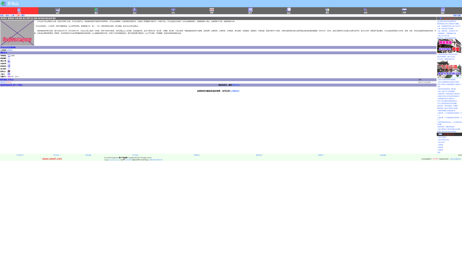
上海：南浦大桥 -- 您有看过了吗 (447, 31)
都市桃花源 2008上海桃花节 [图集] (448, 24)
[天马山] (9, 50)
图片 (250, 13)
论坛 (173, 13)
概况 (442, 13)
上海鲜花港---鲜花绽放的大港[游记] (448, 94)
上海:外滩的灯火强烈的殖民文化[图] (448, 129)
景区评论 (235, 85)
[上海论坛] (234, 91)
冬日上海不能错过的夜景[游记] (447, 101)
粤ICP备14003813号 (156, 160)
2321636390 (128, 160)
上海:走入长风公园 (443, 36)
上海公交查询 (441, 137)
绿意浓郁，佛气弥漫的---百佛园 (447, 106)
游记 (24, 18)
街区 (365, 13)
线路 (20, 18)
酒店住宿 (48, 18)
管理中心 (321, 155)
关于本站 (56, 155)
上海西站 (440, 150)
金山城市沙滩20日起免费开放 (446, 21)
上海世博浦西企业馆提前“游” (446, 110)
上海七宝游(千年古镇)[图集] (446, 91)
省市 (7, 15)
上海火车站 (441, 142)
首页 (2, 15)
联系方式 (259, 155)
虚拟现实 (11, 18)
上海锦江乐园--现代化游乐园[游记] (448, 96)
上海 (12, 15)
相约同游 (41, 18)
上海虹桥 (440, 147)
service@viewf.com (114, 160)
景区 (23, 15)
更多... (439, 152)
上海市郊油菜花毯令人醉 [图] (446, 89)
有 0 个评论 (17, 85)
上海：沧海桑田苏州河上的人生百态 (448, 26)
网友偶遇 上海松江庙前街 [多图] (447, 108)
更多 (54, 18)
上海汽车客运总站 (443, 140)
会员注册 (383, 155)
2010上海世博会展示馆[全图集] (447, 103)
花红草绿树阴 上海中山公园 (446, 57)
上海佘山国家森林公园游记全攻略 (448, 82)
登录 (455, 15)
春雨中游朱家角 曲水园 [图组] (446, 131)
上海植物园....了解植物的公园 (446, 33)
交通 (404, 12)
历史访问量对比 (455, 159)
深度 (211, 13)
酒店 (327, 13)
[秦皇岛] (5, 82)
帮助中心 (197, 155)
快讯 (288, 13)
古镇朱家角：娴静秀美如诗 (446, 127)
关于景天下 (20, 155)
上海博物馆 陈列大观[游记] (445, 98)
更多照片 (3, 18)
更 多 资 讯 (449, 18)
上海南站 (440, 145)
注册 (459, 15)
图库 (36, 18)
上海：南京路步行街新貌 (445, 28)
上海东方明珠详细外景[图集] (446, 79)
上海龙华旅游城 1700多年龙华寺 (447, 54)
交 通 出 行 (449, 134)
